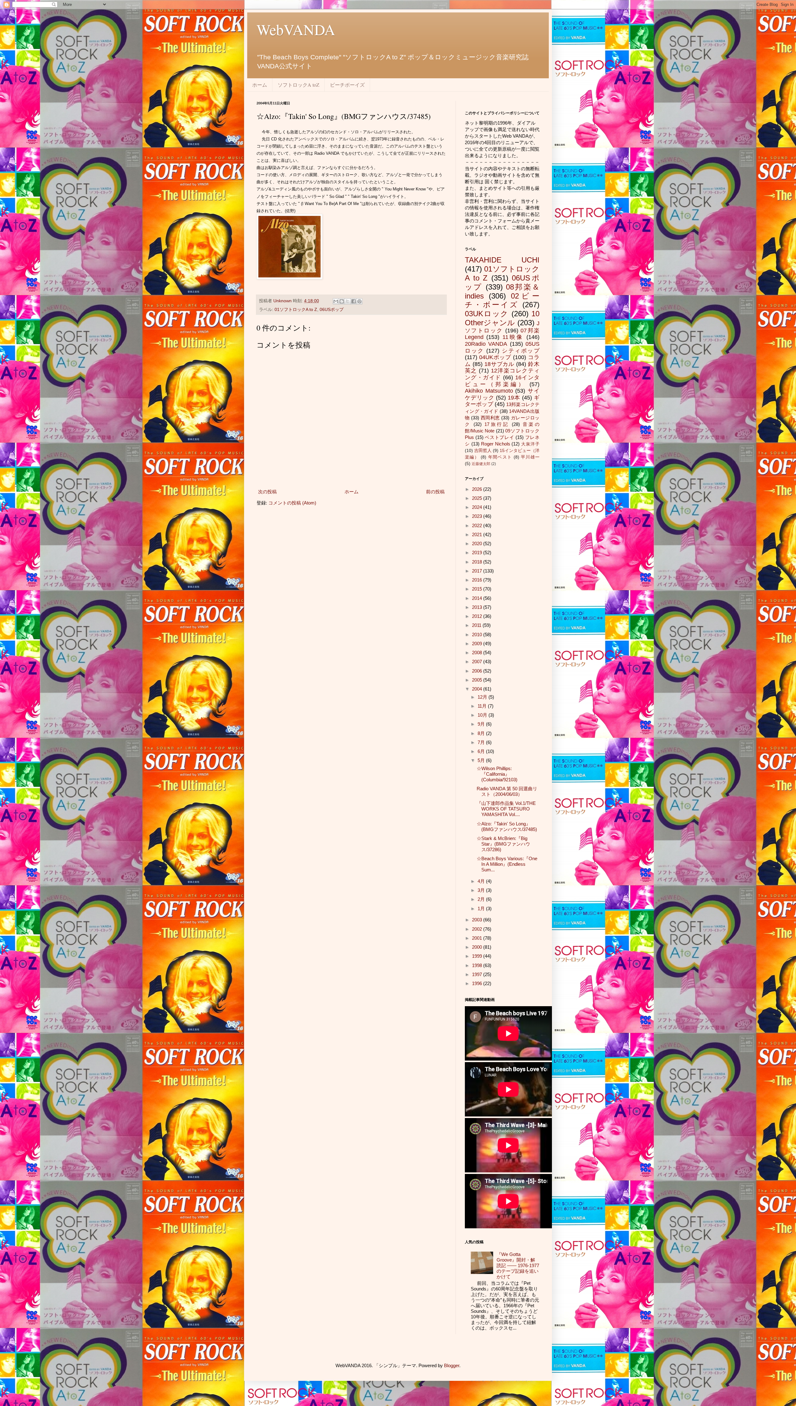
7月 (482, 742)
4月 (482, 881)
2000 (477, 947)
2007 (477, 661)
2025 (477, 498)
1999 (477, 956)
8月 (482, 733)
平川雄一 (530, 457)
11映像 (513, 337)
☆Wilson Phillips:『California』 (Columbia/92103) (497, 774)
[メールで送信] (336, 301)
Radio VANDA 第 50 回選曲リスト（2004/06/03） (507, 791)
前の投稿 (435, 491)
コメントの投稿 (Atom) (292, 502)
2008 (477, 652)
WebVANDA (296, 29)
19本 (514, 398)
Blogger (451, 1365)
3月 (482, 890)
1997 (477, 974)
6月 (482, 751)
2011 (477, 625)
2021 (477, 534)
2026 (477, 489)
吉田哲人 (483, 450)
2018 (477, 561)
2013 (477, 607)
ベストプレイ (499, 437)
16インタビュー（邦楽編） (502, 380)
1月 (482, 908)
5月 (482, 760)
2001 (477, 938)
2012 (477, 616)
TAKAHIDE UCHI (502, 260)
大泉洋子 (530, 444)
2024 (477, 507)
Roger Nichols (495, 443)
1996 (477, 983)
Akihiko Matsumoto (489, 391)
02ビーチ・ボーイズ (502, 300)
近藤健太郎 (481, 464)
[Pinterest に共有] (359, 301)
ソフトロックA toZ (298, 84)
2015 (477, 588)
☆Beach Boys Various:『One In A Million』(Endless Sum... (507, 864)
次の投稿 (267, 491)
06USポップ (332, 309)
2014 (477, 598)
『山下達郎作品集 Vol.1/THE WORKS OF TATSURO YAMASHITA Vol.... (506, 809)
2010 (477, 634)
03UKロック (487, 313)
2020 (477, 543)
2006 (477, 670)
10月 (483, 715)
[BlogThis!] (342, 301)
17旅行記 (496, 424)
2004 (477, 689)
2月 (482, 899)
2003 (477, 919)
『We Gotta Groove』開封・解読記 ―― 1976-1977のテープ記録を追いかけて (518, 1265)
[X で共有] (348, 301)
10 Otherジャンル (502, 318)
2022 (477, 525)
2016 (477, 579)
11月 (483, 706)
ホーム (259, 84)
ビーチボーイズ (347, 84)
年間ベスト (500, 457)
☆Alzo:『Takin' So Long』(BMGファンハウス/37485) (507, 826)
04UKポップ (495, 357)
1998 (477, 965)
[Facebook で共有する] (353, 301)
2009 (477, 643)
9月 (482, 724)
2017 (477, 570)
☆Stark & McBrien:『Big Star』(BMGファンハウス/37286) (503, 844)
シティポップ (520, 351)
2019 (477, 552)
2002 (477, 929)
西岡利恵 (490, 417)
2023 (477, 516)
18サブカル (499, 364)
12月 (483, 697)
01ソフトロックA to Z (296, 309)
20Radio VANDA (486, 344)
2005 (477, 679)
